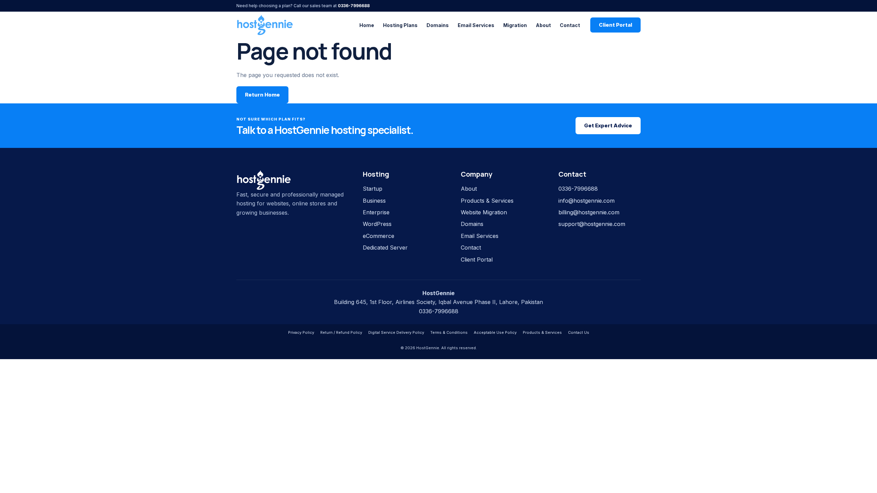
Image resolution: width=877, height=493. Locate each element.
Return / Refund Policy (341, 332)
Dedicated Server (385, 247)
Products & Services (487, 200)
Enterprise (376, 212)
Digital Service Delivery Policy (396, 332)
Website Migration (484, 212)
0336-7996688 (354, 5)
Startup (372, 188)
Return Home (262, 94)
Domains (438, 25)
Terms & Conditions (449, 332)
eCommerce (378, 235)
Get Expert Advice (608, 125)
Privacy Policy (301, 332)
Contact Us (578, 332)
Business (374, 200)
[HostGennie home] (264, 25)
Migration (515, 25)
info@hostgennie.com (586, 200)
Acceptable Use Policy (495, 332)
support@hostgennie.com (591, 223)
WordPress (377, 223)
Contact (570, 25)
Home (366, 25)
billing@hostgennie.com (588, 212)
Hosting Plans (400, 25)
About (543, 25)
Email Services (476, 25)
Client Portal (615, 25)
